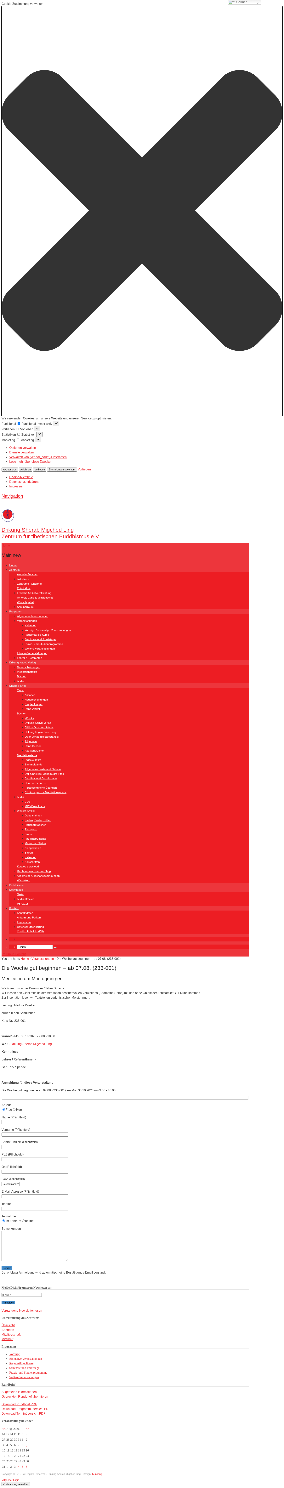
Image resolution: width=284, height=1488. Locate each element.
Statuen (29, 834)
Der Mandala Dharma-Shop (34, 871)
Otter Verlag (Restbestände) (42, 736)
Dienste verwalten (21, 452)
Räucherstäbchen (35, 824)
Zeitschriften (32, 861)
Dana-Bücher (33, 745)
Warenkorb (23, 880)
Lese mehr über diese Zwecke (30, 461)
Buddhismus (16, 885)
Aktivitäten (23, 579)
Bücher (21, 676)
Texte (20, 894)
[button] (142, 211)
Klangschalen (33, 847)
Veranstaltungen (27, 620)
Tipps (20, 690)
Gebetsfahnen (33, 815)
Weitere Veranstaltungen (40, 648)
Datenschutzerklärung (24, 481)
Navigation (12, 496)
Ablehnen (25, 469)
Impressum (16, 486)
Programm (15, 611)
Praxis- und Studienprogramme (44, 643)
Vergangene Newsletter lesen (22, 1310)
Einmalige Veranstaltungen (25, 1358)
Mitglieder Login (10, 1480)
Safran (29, 852)
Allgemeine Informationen (32, 616)
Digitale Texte (33, 759)
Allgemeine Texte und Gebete (43, 769)
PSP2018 (22, 903)
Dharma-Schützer (35, 783)
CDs (27, 801)
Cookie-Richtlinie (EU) (30, 931)
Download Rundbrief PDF (19, 1404)
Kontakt (14, 908)
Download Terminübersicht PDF (23, 1413)
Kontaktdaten (25, 912)
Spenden (8, 1330)
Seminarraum (25, 606)
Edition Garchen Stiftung (39, 727)
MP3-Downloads (35, 806)
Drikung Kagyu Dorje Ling (40, 732)
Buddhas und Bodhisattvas (41, 778)
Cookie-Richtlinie (21, 477)
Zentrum (14, 569)
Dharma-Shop (17, 685)
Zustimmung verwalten (15, 1484)
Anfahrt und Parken (29, 917)
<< (4, 1428)
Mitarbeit (7, 1339)
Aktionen (30, 694)
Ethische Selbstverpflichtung (34, 592)
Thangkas (31, 829)
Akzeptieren (9, 469)
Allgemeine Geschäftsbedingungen (38, 875)
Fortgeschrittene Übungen (41, 787)
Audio (20, 681)
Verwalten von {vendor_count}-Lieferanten (38, 457)
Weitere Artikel (26, 810)
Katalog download (28, 866)
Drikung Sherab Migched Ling (31, 1044)
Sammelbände (34, 764)
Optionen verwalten (22, 447)
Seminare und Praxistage (40, 639)
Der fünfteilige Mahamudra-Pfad (44, 773)
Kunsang (97, 1474)
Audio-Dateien (25, 898)
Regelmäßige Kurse (37, 634)
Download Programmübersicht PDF (26, 1409)
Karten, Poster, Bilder (38, 820)
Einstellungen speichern (62, 469)
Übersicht (8, 1325)
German (241, 2)
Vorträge (14, 1354)
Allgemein (31, 741)
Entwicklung (24, 588)
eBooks (29, 718)
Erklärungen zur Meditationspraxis (45, 792)
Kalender (30, 625)
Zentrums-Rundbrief (29, 583)
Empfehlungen (34, 704)
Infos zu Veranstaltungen (32, 653)
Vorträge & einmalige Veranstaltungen (48, 630)
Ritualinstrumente (35, 838)
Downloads (16, 889)
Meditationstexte (27, 671)
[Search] (55, 947)
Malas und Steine (35, 843)
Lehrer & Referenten (29, 657)
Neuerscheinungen (28, 667)
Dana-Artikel (32, 708)
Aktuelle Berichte (27, 574)
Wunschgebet (25, 602)
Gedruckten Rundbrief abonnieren (25, 1396)
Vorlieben (40, 469)
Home (13, 565)
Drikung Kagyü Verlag (22, 662)
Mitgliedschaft (11, 1334)
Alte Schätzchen (34, 750)
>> (27, 1428)
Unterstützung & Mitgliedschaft (35, 597)
